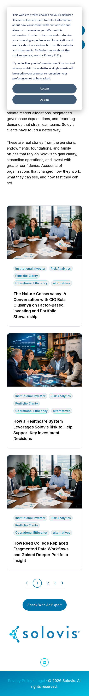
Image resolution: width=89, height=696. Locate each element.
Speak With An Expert (45, 605)
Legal (40, 680)
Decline (44, 99)
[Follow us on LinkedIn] (44, 662)
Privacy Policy (20, 680)
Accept (44, 88)
